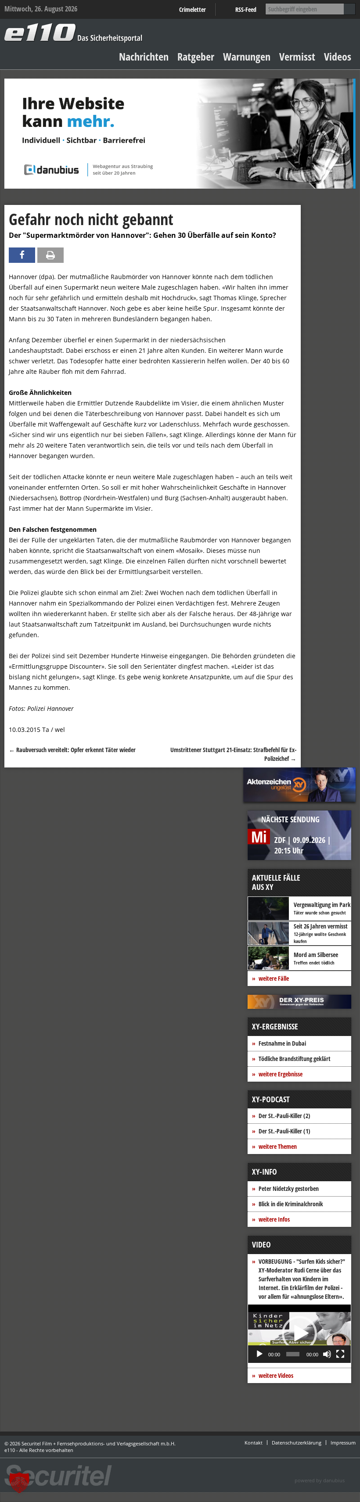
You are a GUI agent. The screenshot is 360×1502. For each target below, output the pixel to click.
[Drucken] (50, 255)
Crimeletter (192, 9)
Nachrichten (144, 56)
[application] (299, 1334)
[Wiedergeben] (259, 1354)
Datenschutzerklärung (296, 1442)
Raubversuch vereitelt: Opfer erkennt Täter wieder (72, 750)
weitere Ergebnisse (280, 1074)
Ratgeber (195, 56)
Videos (337, 56)
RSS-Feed (245, 9)
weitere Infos (274, 1219)
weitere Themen (278, 1146)
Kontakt (254, 1442)
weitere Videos (276, 1375)
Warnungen (246, 56)
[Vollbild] (340, 1354)
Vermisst (297, 56)
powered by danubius (320, 1480)
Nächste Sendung (290, 819)
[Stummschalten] (327, 1354)
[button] (299, 1333)
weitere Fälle (274, 978)
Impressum (343, 1442)
